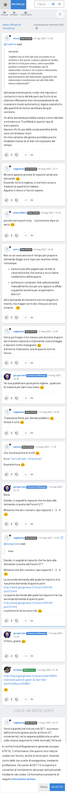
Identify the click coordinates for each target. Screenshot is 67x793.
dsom (16, 38)
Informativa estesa (23, 779)
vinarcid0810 (20, 213)
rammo (17, 447)
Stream (4, 15)
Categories (25, 15)
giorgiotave (19, 375)
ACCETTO (57, 787)
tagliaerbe (18, 169)
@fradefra (10, 44)
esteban (17, 670)
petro (16, 249)
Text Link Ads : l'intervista (25, 458)
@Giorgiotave (12, 543)
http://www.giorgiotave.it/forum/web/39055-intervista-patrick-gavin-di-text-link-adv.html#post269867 (31, 679)
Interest (14, 15)
